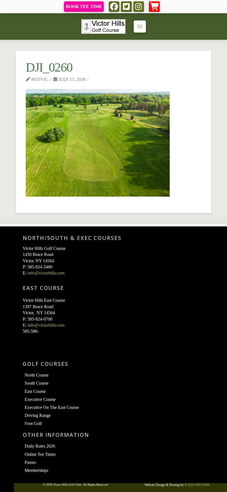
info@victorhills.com (46, 273)
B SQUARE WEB (197, 485)
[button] (154, 6)
